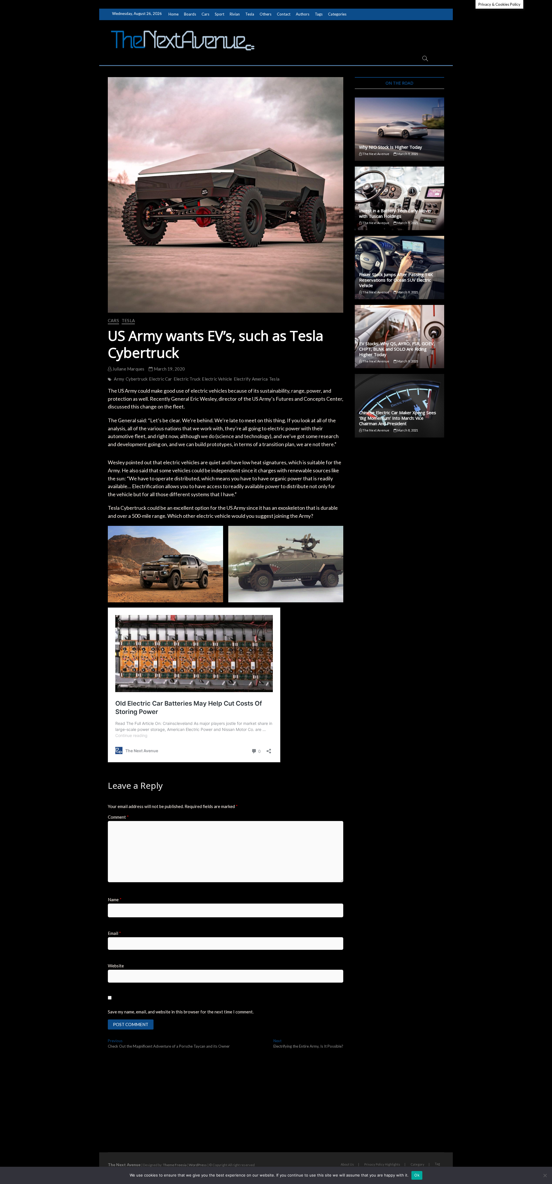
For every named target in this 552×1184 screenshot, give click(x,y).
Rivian (235, 14)
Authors (302, 14)
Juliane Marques (128, 368)
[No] (545, 1175)
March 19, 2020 (169, 368)
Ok (416, 1175)
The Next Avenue (375, 154)
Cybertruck (136, 378)
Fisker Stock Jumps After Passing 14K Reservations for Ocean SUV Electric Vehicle (396, 280)
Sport (219, 14)
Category (417, 1164)
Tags (319, 14)
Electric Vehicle (217, 378)
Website (116, 965)
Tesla (249, 14)
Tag (437, 1164)
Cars (205, 14)
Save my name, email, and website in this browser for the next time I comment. (181, 1011)
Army (119, 378)
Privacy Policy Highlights (382, 1164)
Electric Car (160, 378)
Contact (283, 14)
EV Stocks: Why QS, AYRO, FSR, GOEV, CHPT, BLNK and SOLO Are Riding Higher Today (397, 349)
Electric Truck (187, 378)
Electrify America (251, 378)
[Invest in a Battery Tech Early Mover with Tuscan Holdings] (399, 198)
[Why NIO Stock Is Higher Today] (399, 129)
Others (265, 14)
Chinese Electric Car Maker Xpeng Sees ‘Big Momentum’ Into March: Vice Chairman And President (397, 418)
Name (115, 899)
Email (114, 933)
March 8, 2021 (407, 430)
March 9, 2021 (407, 154)
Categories (337, 14)
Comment (118, 817)
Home (173, 14)
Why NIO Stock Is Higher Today (390, 147)
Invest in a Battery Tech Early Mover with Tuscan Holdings (395, 213)
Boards (190, 14)
